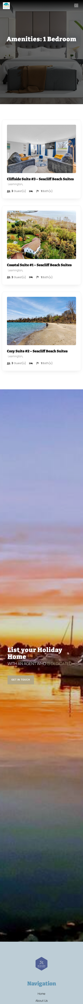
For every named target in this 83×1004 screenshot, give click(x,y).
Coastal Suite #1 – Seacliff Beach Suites (39, 265)
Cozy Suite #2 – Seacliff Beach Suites (37, 351)
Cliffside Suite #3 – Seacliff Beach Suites (40, 179)
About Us (42, 1001)
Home (41, 994)
